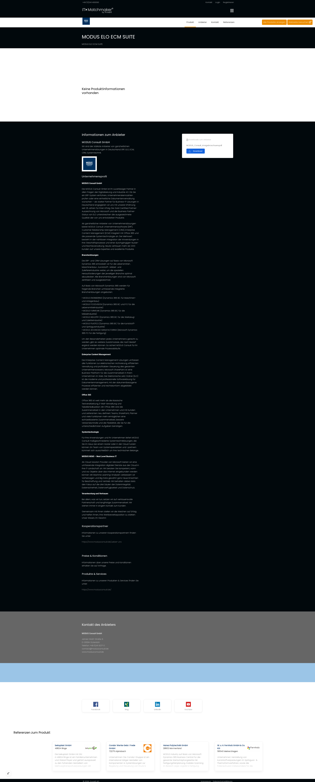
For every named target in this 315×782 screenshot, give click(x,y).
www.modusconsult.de (93, 651)
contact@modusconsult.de (95, 648)
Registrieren (228, 2)
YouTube (188, 709)
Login (217, 2)
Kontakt (209, 2)
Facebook (95, 709)
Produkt (190, 22)
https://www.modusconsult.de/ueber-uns (102, 541)
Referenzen (228, 22)
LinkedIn (157, 709)
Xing (126, 709)
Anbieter (202, 22)
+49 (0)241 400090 (90, 2)
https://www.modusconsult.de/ (96, 589)
